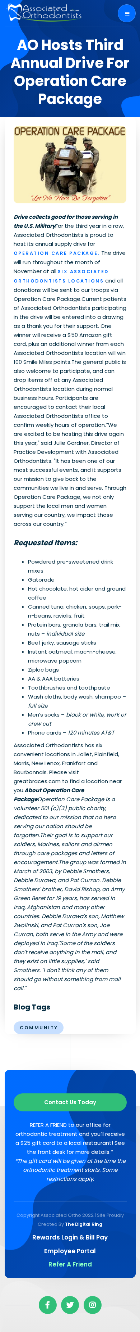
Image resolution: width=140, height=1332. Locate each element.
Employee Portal (70, 1251)
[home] (44, 13)
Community (39, 1028)
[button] (127, 13)
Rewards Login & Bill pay (70, 1237)
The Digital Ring (83, 1224)
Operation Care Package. (57, 253)
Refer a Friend (70, 1264)
